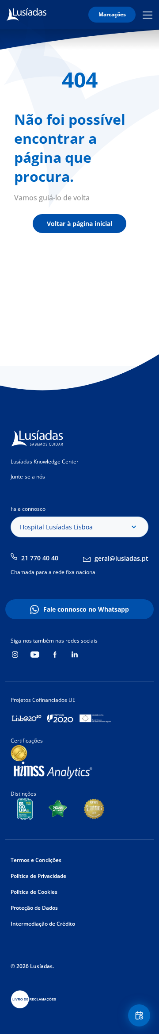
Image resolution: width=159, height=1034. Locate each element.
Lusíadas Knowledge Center (45, 461)
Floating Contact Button (140, 1015)
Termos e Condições (36, 860)
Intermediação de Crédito (43, 923)
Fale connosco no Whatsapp (86, 609)
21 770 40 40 (39, 558)
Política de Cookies (34, 892)
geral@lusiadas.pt (121, 558)
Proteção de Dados (34, 907)
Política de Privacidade (38, 876)
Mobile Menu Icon (148, 15)
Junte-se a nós (28, 476)
